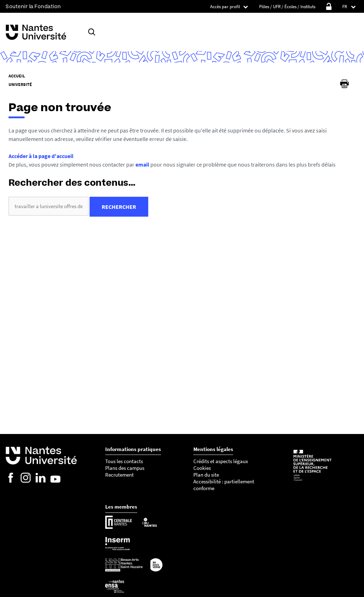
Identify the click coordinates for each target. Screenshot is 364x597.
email (142, 164)
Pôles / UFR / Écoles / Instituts (287, 7)
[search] (49, 206)
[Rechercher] (92, 32)
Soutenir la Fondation (33, 7)
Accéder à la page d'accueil (41, 155)
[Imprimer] (344, 83)
